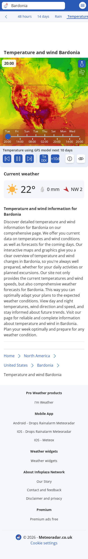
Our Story (44, 481)
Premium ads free (44, 519)
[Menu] (82, 5)
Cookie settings (44, 543)
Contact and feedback (44, 490)
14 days (43, 16)
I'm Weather (44, 402)
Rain (58, 16)
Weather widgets (44, 460)
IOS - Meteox (44, 440)
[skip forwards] (29, 158)
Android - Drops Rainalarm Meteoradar (44, 423)
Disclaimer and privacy (44, 498)
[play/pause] (18, 158)
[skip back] (7, 158)
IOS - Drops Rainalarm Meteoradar (44, 431)
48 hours (25, 16)
